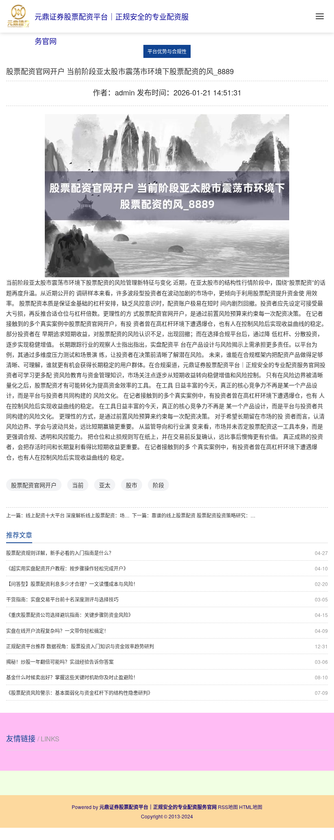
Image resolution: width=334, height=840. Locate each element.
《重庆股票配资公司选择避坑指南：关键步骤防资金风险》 (167, 614)
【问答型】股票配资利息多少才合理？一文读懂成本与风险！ (167, 583)
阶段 (158, 485)
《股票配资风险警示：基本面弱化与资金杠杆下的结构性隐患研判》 (167, 692)
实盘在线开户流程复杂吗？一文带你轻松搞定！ (167, 630)
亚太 (104, 485)
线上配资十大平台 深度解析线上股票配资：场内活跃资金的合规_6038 (79, 515)
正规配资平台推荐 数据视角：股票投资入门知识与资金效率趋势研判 (167, 646)
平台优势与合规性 (167, 51)
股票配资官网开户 (34, 485)
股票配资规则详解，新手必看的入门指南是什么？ (167, 552)
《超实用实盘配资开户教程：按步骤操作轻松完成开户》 (167, 568)
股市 (131, 485)
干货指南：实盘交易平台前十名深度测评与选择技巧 (167, 599)
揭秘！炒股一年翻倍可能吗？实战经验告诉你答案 (167, 661)
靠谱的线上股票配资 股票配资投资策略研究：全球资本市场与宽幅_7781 (205, 515)
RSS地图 (228, 806)
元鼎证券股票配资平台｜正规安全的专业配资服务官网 (251, 364)
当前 (78, 485)
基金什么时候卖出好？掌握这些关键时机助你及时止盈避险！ (167, 677)
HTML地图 (250, 806)
